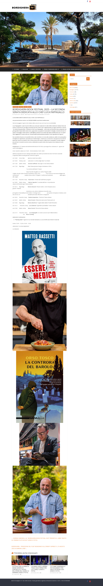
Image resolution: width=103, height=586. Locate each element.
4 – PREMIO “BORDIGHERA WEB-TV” (50, 69)
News (30, 107)
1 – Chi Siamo (15, 69)
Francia (71, 96)
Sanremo (72, 102)
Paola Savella (46, 114)
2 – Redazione (24, 69)
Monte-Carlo (72, 100)
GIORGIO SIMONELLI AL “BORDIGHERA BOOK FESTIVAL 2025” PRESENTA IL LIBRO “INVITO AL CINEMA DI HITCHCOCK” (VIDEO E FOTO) (39, 539)
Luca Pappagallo (40, 114)
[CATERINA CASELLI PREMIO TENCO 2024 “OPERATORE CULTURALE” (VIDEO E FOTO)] (39, 556)
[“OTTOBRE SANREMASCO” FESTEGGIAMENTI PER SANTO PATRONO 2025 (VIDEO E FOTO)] (58, 556)
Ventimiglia (72, 107)
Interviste (72, 98)
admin (23, 114)
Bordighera (15, 107)
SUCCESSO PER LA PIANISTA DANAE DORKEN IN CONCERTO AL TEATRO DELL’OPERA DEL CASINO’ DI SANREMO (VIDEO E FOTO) (20, 569)
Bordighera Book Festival (32, 114)
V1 (70, 105)
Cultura (21, 107)
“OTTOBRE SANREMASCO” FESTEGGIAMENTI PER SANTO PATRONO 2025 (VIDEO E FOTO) (58, 569)
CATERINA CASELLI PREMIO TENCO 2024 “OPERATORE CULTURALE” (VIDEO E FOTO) (39, 569)
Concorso (72, 92)
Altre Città (72, 87)
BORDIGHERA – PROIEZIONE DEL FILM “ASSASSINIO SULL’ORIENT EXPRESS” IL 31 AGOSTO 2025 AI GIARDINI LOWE (38, 547)
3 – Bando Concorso (35, 69)
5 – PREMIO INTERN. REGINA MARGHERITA (71, 69)
